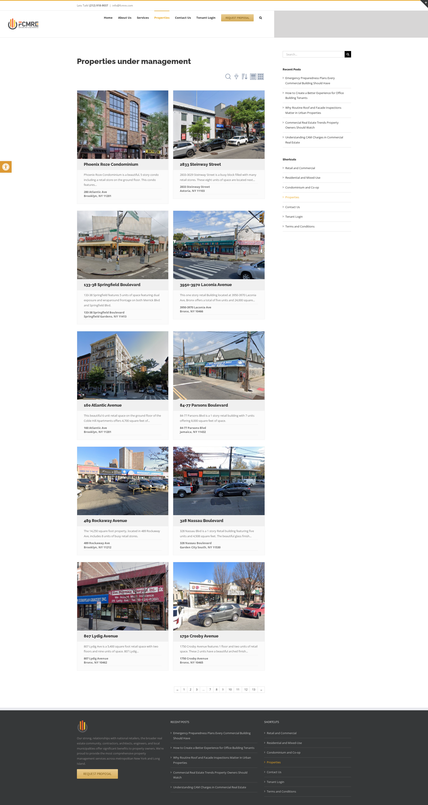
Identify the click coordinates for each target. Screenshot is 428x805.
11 (237, 689)
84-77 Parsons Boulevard (204, 405)
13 (253, 689)
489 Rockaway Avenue (105, 520)
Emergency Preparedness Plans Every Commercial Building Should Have (212, 735)
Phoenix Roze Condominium (111, 164)
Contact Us (292, 207)
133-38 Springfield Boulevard (112, 284)
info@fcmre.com (122, 5)
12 (245, 689)
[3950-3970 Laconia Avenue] (218, 245)
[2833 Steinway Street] (218, 124)
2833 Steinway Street (200, 164)
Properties (292, 197)
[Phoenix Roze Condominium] (122, 124)
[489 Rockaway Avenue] (122, 481)
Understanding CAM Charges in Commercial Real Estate (209, 787)
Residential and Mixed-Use (302, 178)
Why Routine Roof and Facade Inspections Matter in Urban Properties (212, 760)
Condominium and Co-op (302, 187)
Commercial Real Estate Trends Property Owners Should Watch (210, 775)
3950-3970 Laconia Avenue (206, 284)
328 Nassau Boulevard (201, 520)
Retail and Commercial (300, 168)
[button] (6, 167)
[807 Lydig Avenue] (122, 596)
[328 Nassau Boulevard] (218, 481)
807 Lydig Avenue (101, 636)
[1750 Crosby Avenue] (218, 596)
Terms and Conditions (300, 226)
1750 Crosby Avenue (199, 636)
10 (230, 689)
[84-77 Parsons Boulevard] (218, 365)
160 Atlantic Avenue (103, 405)
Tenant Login (294, 217)
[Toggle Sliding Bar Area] (424, 4)
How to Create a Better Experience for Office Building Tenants (213, 748)
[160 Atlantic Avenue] (122, 365)
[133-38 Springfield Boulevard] (122, 245)
